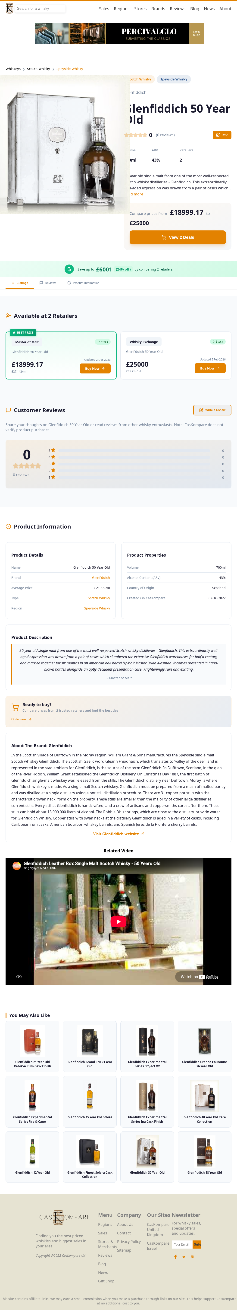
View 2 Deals (181, 237)
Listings (22, 283)
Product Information (86, 283)
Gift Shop (106, 1281)
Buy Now (92, 368)
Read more (133, 194)
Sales (104, 8)
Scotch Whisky (38, 68)
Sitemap (124, 1250)
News (209, 8)
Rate (225, 135)
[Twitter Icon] (183, 1259)
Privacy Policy (129, 1241)
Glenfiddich (101, 577)
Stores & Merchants (107, 1244)
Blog (194, 8)
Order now (18, 719)
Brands (158, 8)
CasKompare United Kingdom (158, 1229)
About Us (125, 1224)
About (225, 8)
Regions (122, 8)
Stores (140, 8)
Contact (124, 1233)
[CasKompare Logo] (65, 1230)
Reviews (178, 8)
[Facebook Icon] (176, 1259)
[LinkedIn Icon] (192, 1259)
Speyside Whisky (69, 68)
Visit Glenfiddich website (116, 833)
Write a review (215, 410)
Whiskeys (13, 68)
